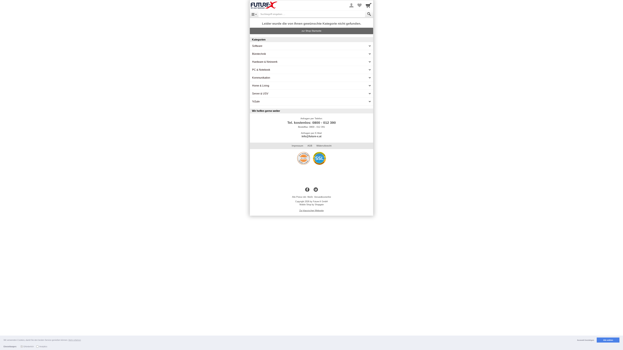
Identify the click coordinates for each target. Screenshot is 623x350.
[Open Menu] (254, 14)
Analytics (43, 346)
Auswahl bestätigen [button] (585, 340)
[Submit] (369, 14)
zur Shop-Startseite (311, 30)
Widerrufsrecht (323, 145)
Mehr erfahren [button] (74, 340)
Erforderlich (29, 346)
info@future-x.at (311, 136)
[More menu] (351, 5)
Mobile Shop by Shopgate (311, 204)
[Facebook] (307, 190)
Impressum (297, 145)
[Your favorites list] (359, 5)
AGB (309, 145)
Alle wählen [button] (608, 340)
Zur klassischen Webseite (311, 210)
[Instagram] (316, 190)
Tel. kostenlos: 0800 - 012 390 (311, 122)
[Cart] (368, 5)
